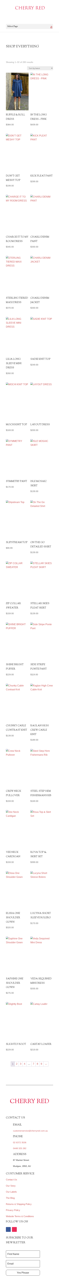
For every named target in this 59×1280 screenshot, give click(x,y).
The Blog (10, 1198)
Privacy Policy (13, 1210)
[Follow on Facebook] (8, 1229)
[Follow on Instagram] (14, 1229)
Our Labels (11, 1191)
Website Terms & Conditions (20, 1216)
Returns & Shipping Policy (19, 1204)
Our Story (11, 1185)
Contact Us (11, 1179)
